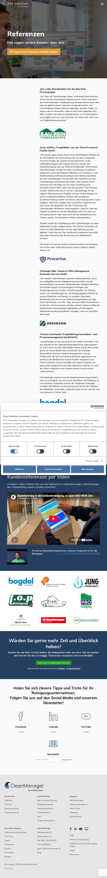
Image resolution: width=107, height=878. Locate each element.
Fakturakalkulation (45, 808)
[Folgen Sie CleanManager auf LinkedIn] (53, 716)
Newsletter (9, 852)
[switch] (40, 451)
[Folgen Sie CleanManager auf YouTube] (86, 716)
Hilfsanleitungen (77, 800)
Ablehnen (19, 469)
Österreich (9, 868)
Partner (8, 848)
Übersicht (9, 800)
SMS (39, 816)
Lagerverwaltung (12, 812)
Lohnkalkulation (44, 812)
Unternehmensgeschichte (15, 832)
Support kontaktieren (79, 804)
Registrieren (67, 759)
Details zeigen (92, 461)
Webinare (74, 812)
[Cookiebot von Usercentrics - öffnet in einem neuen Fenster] (92, 407)
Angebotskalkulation (46, 820)
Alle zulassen (87, 469)
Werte (7, 840)
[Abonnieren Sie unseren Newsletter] (53, 743)
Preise (72, 850)
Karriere (8, 856)
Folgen (21, 732)
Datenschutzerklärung (79, 839)
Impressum (74, 854)
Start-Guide (75, 808)
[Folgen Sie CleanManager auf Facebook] (20, 716)
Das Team (9, 836)
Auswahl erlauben (53, 469)
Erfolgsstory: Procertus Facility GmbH (34, 51)
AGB (72, 835)
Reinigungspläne (12, 808)
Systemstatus (76, 816)
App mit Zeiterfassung (47, 800)
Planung (8, 804)
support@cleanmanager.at (49, 848)
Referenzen (9, 844)
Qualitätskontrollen (45, 804)
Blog (39, 852)
